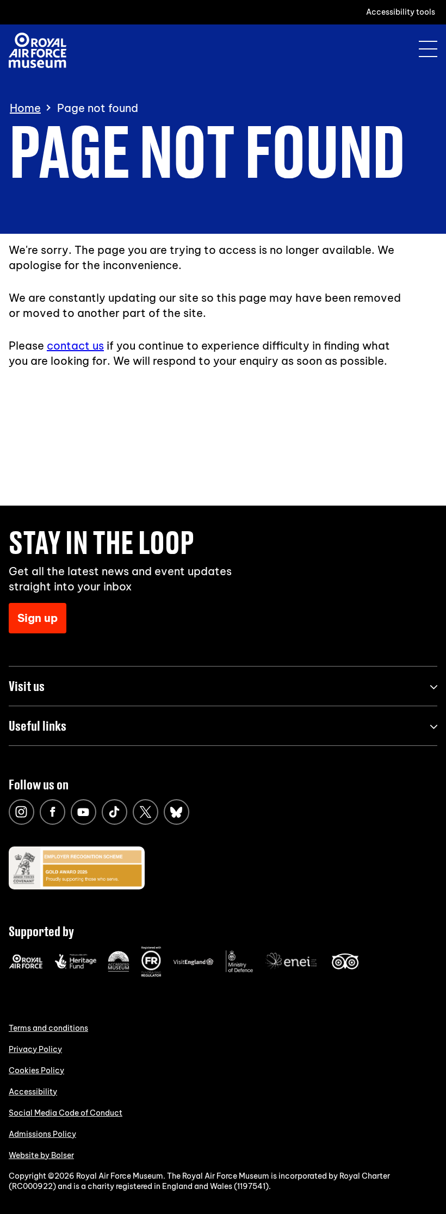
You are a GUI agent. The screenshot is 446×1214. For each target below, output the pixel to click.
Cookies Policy (36, 1070)
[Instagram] (21, 812)
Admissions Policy (42, 1134)
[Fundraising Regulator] (151, 974)
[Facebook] (52, 812)
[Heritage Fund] (75, 966)
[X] (145, 812)
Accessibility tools (400, 12)
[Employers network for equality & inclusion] (292, 970)
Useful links (37, 725)
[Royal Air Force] (26, 966)
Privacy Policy (35, 1049)
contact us (75, 345)
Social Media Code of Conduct (65, 1113)
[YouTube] (83, 812)
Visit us (27, 686)
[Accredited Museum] (118, 969)
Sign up (37, 618)
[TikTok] (114, 812)
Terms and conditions (48, 1028)
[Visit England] (193, 963)
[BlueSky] (176, 812)
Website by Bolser (41, 1155)
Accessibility (33, 1092)
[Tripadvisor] (345, 967)
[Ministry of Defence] (239, 970)
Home (25, 108)
